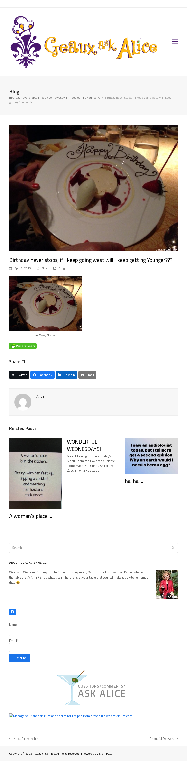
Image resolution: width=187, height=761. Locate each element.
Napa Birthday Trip (23, 738)
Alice (44, 268)
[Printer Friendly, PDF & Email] (23, 346)
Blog (62, 268)
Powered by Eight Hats (97, 753)
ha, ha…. (134, 481)
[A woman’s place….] (35, 472)
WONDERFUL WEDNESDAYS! (84, 445)
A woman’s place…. (30, 516)
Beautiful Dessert (162, 738)
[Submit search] (173, 547)
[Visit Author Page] (22, 401)
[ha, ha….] (151, 455)
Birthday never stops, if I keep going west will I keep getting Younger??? (55, 97)
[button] (175, 42)
